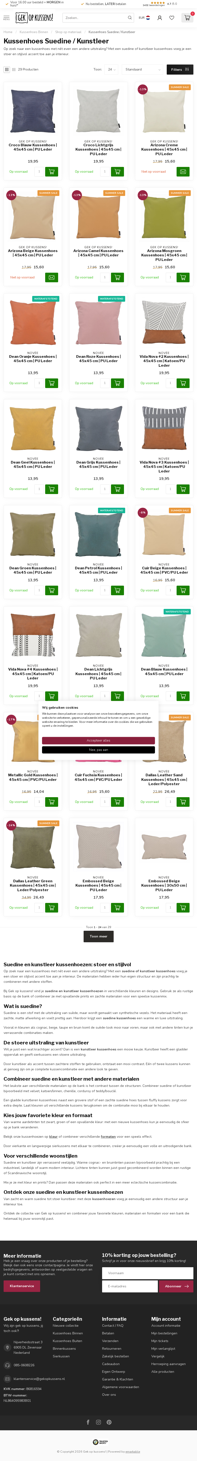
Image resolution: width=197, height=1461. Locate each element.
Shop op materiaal (68, 32)
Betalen (108, 1333)
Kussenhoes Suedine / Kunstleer (112, 32)
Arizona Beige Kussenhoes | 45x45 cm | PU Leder (33, 253)
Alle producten (162, 1371)
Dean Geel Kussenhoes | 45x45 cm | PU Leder (33, 464)
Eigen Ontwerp (113, 1371)
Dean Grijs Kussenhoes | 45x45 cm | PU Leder (98, 464)
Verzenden (110, 1341)
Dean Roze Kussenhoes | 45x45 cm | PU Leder (98, 358)
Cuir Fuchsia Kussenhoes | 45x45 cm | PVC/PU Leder (98, 777)
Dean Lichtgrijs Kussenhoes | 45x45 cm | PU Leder (98, 673)
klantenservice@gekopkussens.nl (39, 1379)
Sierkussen (61, 1356)
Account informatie (165, 1325)
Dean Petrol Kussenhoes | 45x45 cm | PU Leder (98, 570)
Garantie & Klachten (117, 1379)
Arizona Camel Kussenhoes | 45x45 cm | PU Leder (98, 253)
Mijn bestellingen (164, 1333)
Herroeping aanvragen (168, 1364)
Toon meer (98, 936)
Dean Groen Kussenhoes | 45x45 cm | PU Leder (32, 570)
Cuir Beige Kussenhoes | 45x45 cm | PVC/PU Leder (164, 570)
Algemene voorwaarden (120, 1387)
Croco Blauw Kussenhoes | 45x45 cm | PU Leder (33, 147)
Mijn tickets (159, 1341)
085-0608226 (24, 1365)
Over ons (109, 1394)
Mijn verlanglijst (163, 1348)
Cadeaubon (111, 1364)
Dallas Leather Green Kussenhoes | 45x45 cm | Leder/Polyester (33, 885)
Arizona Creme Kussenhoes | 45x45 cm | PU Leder (164, 149)
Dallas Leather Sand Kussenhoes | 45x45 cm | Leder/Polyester (164, 779)
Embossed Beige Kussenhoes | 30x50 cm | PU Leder (164, 885)
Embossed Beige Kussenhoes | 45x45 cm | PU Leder (98, 885)
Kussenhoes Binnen (34, 32)
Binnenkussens (64, 1348)
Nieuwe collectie (66, 1325)
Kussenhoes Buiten (67, 1341)
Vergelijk (158, 1356)
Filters (177, 69)
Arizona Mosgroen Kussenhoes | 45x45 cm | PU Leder (164, 255)
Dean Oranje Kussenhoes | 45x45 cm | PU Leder (33, 358)
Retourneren (111, 1348)
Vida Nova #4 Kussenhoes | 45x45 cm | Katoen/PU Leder (33, 673)
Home (8, 32)
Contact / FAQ (112, 1325)
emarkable (132, 1451)
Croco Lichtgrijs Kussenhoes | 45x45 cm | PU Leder (98, 149)
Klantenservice (22, 1286)
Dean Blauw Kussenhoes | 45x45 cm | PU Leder (164, 671)
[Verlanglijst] (171, 18)
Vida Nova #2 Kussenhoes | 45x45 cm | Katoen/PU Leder (164, 361)
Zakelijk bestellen (115, 1356)
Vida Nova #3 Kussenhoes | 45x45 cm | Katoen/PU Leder (164, 466)
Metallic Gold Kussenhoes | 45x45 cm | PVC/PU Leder (33, 777)
